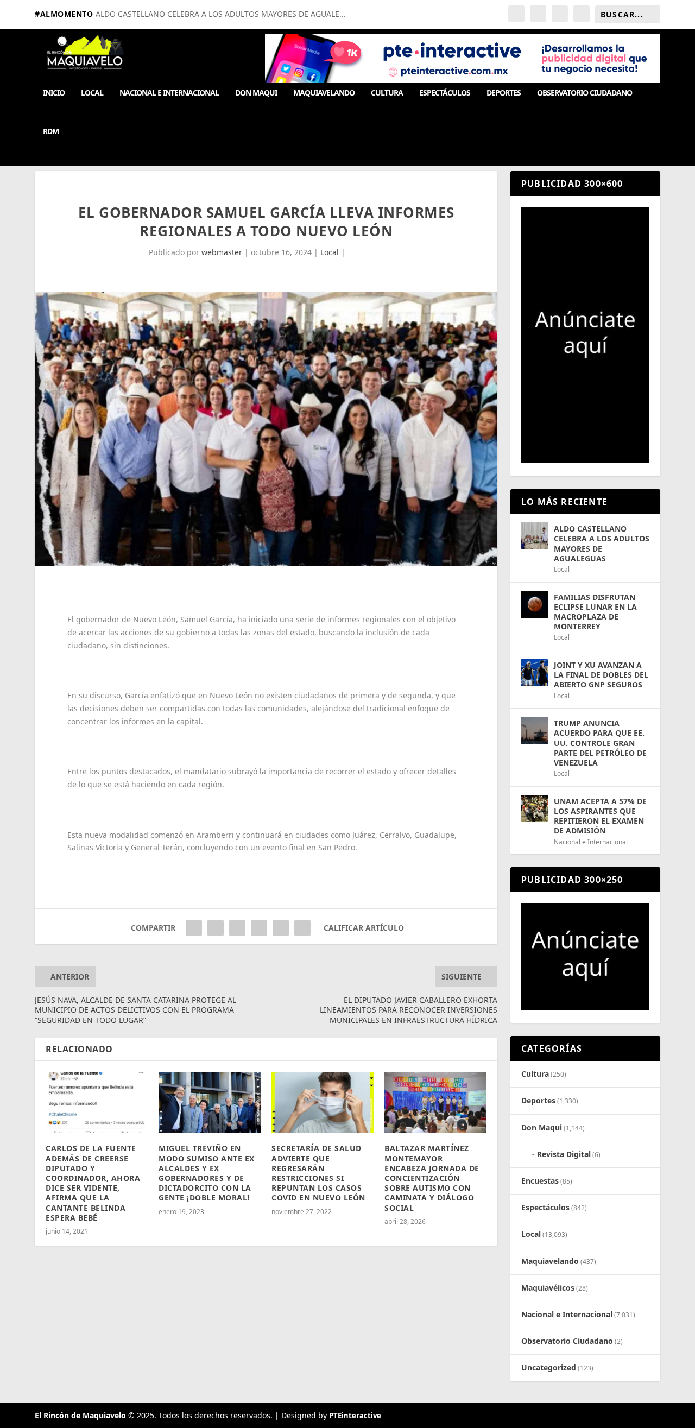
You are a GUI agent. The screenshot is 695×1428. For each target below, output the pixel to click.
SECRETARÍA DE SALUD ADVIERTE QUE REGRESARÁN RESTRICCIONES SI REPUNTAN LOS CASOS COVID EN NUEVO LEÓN (318, 1173)
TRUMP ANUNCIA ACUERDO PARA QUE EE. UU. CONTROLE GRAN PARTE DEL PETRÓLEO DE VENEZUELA (600, 743)
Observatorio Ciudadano (584, 93)
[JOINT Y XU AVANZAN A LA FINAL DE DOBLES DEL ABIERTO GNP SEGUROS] (534, 672)
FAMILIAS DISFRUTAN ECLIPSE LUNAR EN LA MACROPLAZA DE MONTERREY (595, 612)
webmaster (221, 252)
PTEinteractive (355, 1415)
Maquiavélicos (547, 1287)
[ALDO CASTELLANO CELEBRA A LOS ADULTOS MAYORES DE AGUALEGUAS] (534, 535)
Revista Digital (564, 1154)
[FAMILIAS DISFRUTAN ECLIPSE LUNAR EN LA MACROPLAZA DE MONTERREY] (534, 604)
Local (92, 93)
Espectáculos (444, 93)
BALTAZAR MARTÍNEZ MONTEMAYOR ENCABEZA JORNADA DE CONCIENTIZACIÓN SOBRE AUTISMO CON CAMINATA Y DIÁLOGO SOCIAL (431, 1177)
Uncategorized (548, 1367)
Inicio (54, 93)
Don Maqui (256, 93)
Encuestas (540, 1181)
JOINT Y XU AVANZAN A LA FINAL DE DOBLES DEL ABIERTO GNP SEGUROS (601, 675)
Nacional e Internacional (169, 93)
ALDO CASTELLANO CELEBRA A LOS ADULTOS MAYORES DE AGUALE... (221, 14)
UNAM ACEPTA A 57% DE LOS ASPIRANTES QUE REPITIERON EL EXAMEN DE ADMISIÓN (600, 816)
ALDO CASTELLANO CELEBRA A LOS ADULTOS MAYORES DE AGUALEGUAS (601, 543)
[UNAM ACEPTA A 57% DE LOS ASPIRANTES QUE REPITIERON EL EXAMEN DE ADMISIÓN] (534, 808)
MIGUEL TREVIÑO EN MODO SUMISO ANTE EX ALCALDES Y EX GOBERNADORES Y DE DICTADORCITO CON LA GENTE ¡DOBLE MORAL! (207, 1173)
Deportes (503, 93)
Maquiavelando (324, 93)
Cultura (387, 93)
